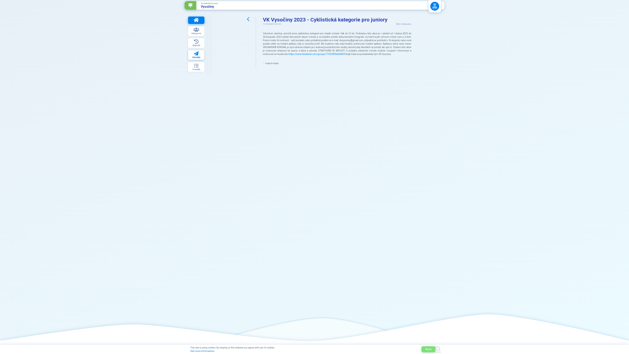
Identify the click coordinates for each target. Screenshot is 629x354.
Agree (428, 349)
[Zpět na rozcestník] (190, 5)
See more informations (202, 351)
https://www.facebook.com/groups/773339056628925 (317, 54)
